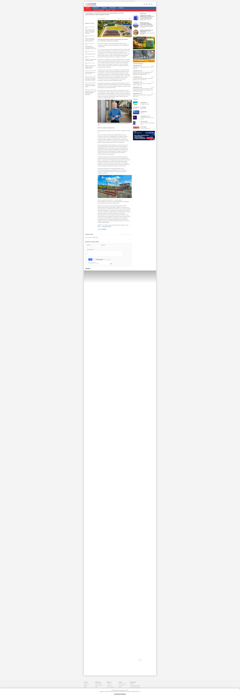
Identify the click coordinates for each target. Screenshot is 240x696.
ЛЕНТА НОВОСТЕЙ (88, 10)
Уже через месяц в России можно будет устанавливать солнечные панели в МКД (90, 79)
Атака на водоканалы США (90, 53)
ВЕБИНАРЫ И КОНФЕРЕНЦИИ (98, 10)
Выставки (135, 99)
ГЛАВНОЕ (87, 7)
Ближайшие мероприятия (138, 63)
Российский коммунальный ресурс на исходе (90, 73)
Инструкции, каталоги (98, 683)
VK (146, 4)
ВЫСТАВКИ (108, 10)
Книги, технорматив (98, 685)
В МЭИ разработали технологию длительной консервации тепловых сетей (90, 47)
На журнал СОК (109, 685)
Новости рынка (143, 13)
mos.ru (104, 229)
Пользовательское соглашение (135, 685)
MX (151, 4)
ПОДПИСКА (121, 7)
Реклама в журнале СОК (122, 683)
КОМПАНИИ (104, 7)
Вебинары (85, 685)
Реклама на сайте (121, 685)
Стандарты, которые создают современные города (90, 60)
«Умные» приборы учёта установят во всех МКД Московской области (89, 39)
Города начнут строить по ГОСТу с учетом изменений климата (90, 85)
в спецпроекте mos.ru (106, 226)
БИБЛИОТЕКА (113, 7)
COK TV (113, 10)
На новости (109, 683)
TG (144, 4)
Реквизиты (132, 683)
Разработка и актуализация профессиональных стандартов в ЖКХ (90, 67)
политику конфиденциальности (133, 691)
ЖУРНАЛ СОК (96, 7)
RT (149, 4)
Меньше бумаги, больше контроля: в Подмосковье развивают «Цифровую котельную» (90, 31)
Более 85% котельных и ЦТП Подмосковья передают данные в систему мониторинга (90, 92)
